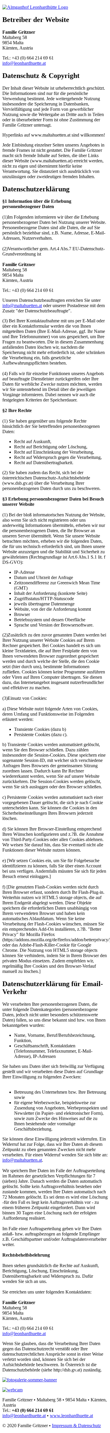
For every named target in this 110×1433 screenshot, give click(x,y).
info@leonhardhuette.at (24, 63)
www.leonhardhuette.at (71, 1415)
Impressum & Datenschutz (76, 1425)
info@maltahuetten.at (22, 305)
